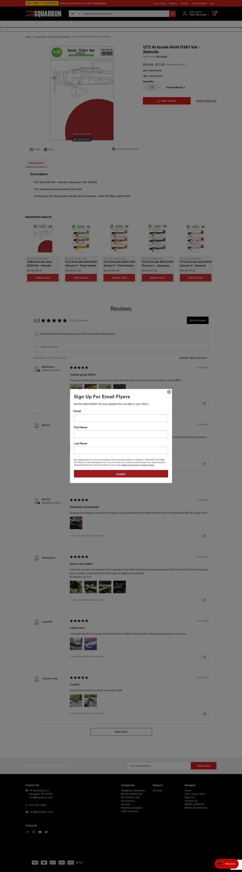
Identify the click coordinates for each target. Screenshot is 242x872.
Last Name (80, 443)
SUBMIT (121, 474)
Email (77, 411)
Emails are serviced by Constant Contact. (137, 464)
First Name (80, 427)
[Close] (169, 392)
